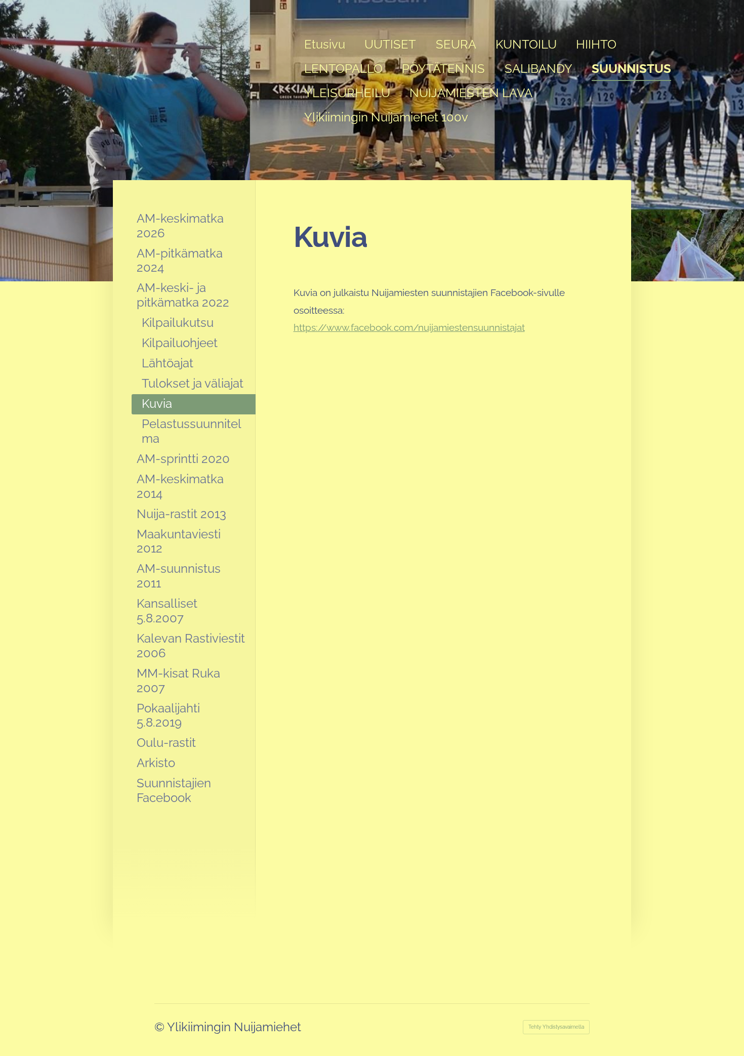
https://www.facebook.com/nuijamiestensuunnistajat (409, 327)
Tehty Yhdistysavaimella (556, 1027)
